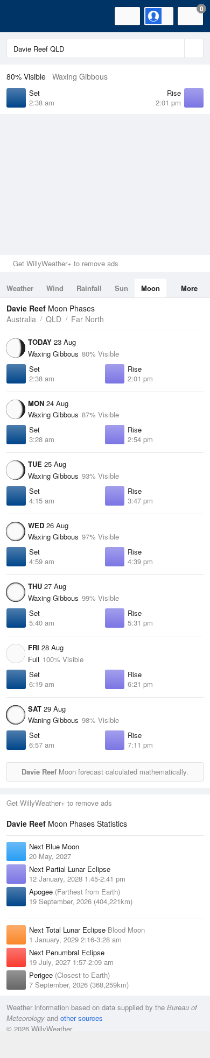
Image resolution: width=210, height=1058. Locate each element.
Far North (87, 319)
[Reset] (175, 48)
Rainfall (89, 288)
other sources (81, 1018)
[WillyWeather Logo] (24, 16)
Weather (19, 288)
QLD (53, 319)
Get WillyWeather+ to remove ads (65, 263)
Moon (150, 288)
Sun (121, 288)
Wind (55, 288)
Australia (21, 319)
